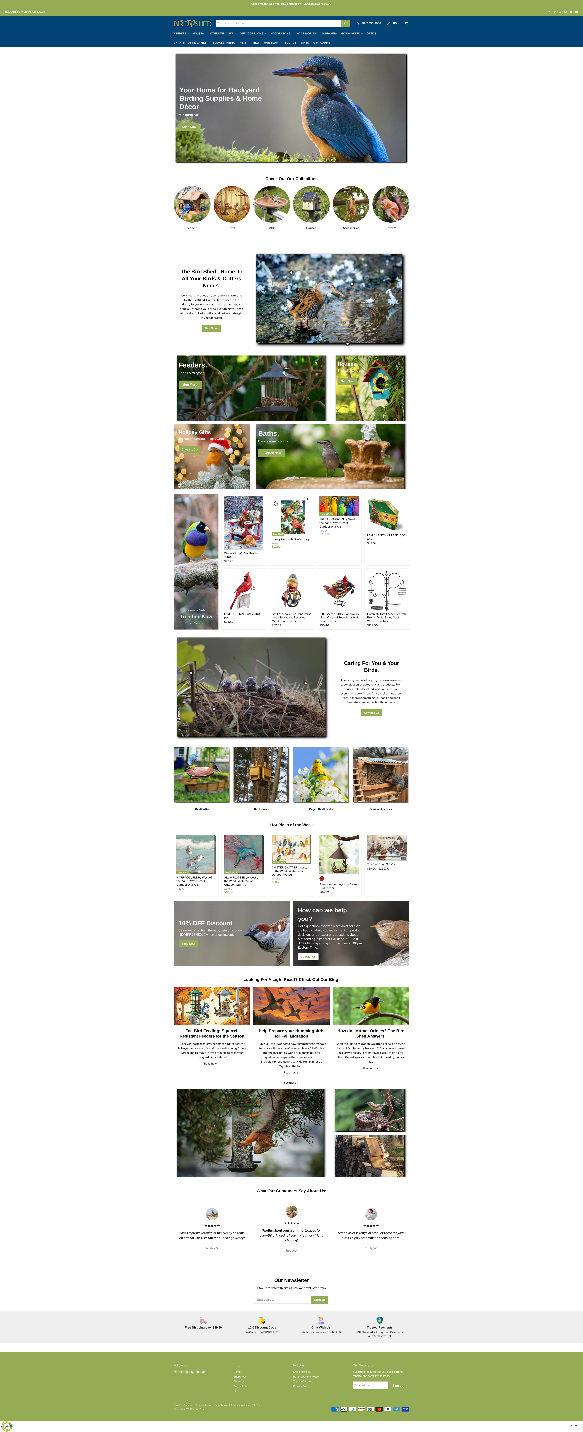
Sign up (319, 1300)
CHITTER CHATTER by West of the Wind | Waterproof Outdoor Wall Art (290, 871)
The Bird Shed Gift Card (382, 864)
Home (237, 1371)
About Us (289, 42)
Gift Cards (321, 42)
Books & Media (224, 42)
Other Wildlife (222, 33)
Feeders (180, 33)
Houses (199, 33)
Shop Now (240, 1376)
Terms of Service (303, 1381)
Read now (210, 1063)
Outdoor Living (252, 33)
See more (290, 1082)
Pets (243, 42)
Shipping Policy (302, 1371)
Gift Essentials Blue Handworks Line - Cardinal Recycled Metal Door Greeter (339, 617)
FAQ (236, 1391)
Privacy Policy (301, 1386)
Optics (372, 33)
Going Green (351, 33)
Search (177, 1405)
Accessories (307, 33)
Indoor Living (280, 33)
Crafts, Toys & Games (190, 42)
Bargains (329, 33)
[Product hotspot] (291, 272)
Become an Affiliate (240, 1405)
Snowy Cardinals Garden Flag (290, 539)
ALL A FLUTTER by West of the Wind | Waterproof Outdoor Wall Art (241, 881)
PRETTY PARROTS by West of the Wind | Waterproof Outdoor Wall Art (338, 523)
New (256, 42)
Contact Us (371, 712)
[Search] (345, 23)
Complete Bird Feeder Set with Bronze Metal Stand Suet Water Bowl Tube (386, 617)
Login (395, 23)
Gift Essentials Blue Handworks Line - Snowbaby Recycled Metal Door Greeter (291, 617)
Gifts (305, 42)
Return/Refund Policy (306, 1376)
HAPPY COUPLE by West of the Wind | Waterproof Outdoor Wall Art (194, 881)
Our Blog (271, 42)
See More (211, 328)
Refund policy (221, 1405)
